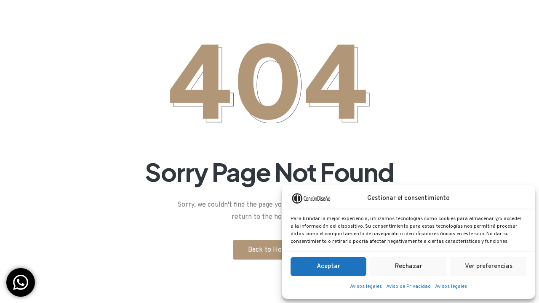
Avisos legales (366, 286)
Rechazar (408, 267)
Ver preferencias (488, 267)
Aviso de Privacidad (408, 286)
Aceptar (328, 267)
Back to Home (269, 249)
